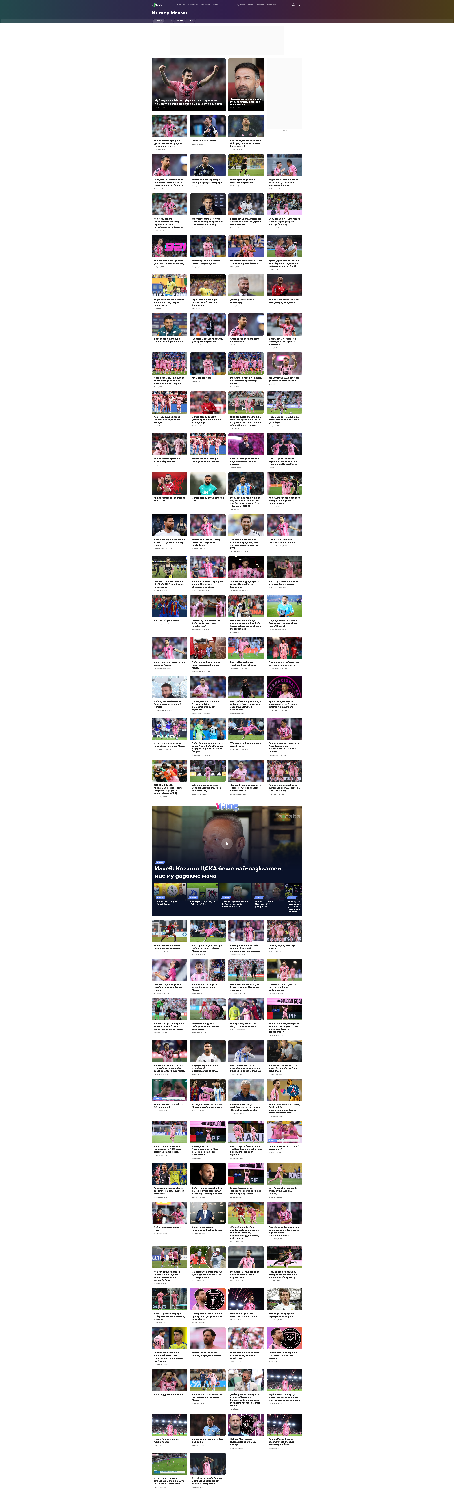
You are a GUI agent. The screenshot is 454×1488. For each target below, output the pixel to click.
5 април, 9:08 (273, 468)
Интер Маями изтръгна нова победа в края (167, 460)
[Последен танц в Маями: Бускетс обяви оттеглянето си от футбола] (208, 687)
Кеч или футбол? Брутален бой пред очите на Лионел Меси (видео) (245, 143)
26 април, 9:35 (274, 426)
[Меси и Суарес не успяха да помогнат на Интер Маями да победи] (284, 402)
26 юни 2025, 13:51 (198, 1074)
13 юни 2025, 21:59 (236, 1281)
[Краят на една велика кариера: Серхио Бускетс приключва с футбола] (284, 687)
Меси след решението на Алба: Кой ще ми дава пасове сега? (206, 623)
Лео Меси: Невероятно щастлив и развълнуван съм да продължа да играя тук (245, 543)
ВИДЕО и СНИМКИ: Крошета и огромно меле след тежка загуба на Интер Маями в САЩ (168, 789)
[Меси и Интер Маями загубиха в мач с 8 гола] (246, 648)
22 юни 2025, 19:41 (198, 1158)
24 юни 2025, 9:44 (275, 1116)
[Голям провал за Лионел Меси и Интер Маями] (246, 165)
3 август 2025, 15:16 (276, 993)
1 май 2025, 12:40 (160, 1487)
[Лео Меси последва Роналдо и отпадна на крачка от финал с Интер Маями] (208, 1464)
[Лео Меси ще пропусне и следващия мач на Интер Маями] (169, 970)
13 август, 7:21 (159, 230)
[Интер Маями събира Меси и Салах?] (208, 483)
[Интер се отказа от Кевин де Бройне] (208, 1425)
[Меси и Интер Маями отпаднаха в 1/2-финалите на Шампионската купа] (169, 1464)
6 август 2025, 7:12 (199, 993)
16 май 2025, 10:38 (160, 1398)
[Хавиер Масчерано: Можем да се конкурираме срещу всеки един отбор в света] (208, 1174)
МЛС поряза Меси (201, 377)
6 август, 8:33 (159, 267)
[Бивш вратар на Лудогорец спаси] (208, 729)
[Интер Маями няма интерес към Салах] (169, 483)
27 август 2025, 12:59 (238, 794)
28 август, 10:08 (236, 108)
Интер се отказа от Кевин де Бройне (207, 1440)
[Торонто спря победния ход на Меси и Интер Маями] (284, 648)
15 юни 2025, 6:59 (236, 1242)
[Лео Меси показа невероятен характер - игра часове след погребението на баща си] (169, 204)
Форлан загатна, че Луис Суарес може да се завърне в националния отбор (207, 221)
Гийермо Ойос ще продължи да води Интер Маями (207, 340)
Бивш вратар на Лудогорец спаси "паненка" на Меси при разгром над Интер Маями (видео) (207, 747)
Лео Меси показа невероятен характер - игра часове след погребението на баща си (168, 222)
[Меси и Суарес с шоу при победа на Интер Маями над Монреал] (169, 1299)
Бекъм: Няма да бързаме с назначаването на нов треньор (244, 461)
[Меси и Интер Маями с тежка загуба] (169, 1425)
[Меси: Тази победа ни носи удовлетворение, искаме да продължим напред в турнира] (246, 1132)
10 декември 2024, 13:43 (239, 1484)
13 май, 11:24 (273, 384)
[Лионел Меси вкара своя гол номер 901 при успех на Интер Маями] (284, 483)
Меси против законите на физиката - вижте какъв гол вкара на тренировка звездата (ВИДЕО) (245, 501)
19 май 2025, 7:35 (236, 1362)
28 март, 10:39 (159, 504)
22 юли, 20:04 (197, 309)
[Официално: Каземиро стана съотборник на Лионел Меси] (208, 285)
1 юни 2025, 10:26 (275, 1281)
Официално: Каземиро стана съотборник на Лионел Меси (204, 302)
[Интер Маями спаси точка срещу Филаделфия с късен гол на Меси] (208, 1299)
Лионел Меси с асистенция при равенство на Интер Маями (207, 1397)
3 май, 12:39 (234, 428)
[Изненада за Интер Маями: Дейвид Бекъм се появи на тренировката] (208, 1257)
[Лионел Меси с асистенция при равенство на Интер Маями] (208, 1380)
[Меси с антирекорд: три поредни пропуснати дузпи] (208, 165)
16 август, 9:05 (235, 186)
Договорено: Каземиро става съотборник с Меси (168, 340)
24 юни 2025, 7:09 (160, 1155)
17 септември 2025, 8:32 (163, 749)
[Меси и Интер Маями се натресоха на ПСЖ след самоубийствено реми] (169, 1132)
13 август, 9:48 (274, 189)
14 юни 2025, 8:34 (198, 1281)
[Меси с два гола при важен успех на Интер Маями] (284, 567)
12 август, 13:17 (197, 228)
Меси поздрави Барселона (168, 1394)
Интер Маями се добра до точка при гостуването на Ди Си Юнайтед (284, 788)
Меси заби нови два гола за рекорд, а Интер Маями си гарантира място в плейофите (245, 705)
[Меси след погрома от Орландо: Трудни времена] (208, 1338)
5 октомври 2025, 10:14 (162, 668)
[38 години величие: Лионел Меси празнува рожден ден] (208, 1090)
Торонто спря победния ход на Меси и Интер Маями (284, 663)
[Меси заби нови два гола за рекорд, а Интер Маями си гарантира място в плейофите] (246, 687)
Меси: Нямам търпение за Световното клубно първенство (244, 1274)
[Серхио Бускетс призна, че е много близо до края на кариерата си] (246, 771)
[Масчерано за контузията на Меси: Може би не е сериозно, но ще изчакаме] (169, 1009)
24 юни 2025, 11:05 (198, 1111)
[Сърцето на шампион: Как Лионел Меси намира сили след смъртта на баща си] (169, 165)
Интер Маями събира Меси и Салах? (208, 499)
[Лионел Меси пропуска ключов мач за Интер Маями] (208, 970)
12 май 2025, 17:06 (236, 1409)
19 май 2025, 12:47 (198, 1359)
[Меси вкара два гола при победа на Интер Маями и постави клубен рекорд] (284, 1257)
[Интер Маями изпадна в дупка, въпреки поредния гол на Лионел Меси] (169, 126)
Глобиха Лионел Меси (204, 140)
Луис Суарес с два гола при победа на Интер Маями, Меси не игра (207, 948)
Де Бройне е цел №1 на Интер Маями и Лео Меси (283, 1479)
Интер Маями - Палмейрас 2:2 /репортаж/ (168, 1106)
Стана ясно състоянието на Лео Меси (245, 340)
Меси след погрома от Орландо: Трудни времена (206, 1354)
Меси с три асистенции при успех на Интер (169, 663)
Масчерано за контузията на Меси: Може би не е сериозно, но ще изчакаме (169, 1026)
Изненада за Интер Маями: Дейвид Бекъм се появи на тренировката (207, 1274)
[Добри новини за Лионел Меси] (169, 1213)
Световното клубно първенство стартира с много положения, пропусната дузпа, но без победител (244, 1233)
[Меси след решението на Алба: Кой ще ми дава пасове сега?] (208, 606)
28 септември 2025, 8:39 (278, 668)
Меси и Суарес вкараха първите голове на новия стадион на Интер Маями (283, 461)
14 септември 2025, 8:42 (201, 755)
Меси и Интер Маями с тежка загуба (166, 1440)
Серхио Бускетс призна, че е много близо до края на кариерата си (245, 788)
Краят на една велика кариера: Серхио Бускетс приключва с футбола (283, 704)
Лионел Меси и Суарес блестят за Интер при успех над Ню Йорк (281, 1442)
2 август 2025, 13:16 (276, 1035)
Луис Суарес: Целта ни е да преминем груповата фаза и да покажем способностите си (284, 1231)
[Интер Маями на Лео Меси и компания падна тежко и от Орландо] (246, 1338)
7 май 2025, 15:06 (198, 1445)
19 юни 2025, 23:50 (275, 1197)
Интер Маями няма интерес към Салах (169, 499)
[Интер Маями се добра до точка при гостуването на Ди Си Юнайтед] (284, 771)
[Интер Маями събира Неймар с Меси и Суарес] (246, 1464)
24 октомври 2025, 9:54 (239, 551)
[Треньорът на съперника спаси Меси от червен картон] (284, 1338)
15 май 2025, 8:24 (198, 1403)
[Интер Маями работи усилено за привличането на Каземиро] (208, 402)
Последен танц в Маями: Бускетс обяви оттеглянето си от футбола (206, 705)
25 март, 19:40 (197, 504)
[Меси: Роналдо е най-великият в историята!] (246, 1299)
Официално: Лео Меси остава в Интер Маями (282, 541)
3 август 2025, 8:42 (161, 1032)
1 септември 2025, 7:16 (162, 797)
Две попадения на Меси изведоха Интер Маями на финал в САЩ (206, 788)
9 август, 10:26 (274, 228)
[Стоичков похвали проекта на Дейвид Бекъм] (208, 1213)
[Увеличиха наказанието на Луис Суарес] (246, 729)
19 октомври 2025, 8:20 (200, 590)
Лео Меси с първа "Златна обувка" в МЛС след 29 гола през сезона (169, 584)
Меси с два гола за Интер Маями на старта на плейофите (206, 542)
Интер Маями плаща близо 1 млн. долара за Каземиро (284, 301)
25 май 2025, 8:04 (198, 1322)
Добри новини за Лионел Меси (167, 1228)
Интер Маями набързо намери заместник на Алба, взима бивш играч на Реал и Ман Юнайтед (245, 624)
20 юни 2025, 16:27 (237, 1158)
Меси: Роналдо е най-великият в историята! (244, 1315)
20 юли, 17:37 (235, 306)
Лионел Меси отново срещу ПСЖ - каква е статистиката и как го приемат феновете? (284, 1108)
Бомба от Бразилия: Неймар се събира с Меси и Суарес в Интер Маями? (246, 221)
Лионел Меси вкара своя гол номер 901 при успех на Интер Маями (284, 500)
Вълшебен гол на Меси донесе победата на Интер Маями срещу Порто (245, 1191)
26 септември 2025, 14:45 (163, 710)
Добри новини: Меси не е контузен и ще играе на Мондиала (282, 341)
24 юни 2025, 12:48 (160, 1111)
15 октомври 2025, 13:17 (239, 590)
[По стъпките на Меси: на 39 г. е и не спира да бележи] (246, 246)
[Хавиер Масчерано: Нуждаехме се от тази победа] (246, 1425)
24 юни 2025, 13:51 (275, 1074)
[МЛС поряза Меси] (208, 363)
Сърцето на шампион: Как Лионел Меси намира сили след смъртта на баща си (168, 182)
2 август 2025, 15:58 (237, 1030)
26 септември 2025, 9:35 (201, 713)
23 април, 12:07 (159, 465)
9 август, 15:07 (235, 228)
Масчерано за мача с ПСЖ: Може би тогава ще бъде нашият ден (283, 1068)
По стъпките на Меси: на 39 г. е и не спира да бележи (246, 262)
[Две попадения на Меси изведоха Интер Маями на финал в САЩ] (208, 771)
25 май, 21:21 (273, 348)
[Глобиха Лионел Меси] (208, 126)
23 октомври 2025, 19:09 (278, 546)
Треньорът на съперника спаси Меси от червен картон (283, 1355)
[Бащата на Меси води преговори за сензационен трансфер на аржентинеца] (246, 1051)
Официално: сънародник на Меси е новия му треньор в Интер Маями (245, 102)
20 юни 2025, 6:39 (198, 1197)
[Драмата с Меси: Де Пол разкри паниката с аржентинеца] (284, 970)
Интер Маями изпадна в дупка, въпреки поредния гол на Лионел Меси (168, 143)
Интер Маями (169, 13)
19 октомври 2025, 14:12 (162, 590)
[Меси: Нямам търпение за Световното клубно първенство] (246, 1257)
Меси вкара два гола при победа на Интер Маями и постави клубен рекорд (283, 1274)
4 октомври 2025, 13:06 (201, 671)
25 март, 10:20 (235, 509)
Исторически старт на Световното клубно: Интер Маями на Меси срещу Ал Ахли (167, 1275)
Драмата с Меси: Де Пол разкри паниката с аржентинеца (282, 987)
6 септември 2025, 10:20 (278, 755)
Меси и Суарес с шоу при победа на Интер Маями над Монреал (169, 1316)
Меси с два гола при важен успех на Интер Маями (283, 583)
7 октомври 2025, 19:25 (277, 629)
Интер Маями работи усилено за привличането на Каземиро (206, 420)
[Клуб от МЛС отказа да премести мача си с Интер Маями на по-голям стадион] (284, 1380)
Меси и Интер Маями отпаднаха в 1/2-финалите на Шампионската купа (169, 1481)
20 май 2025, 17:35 (160, 1364)
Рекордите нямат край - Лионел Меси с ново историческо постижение (245, 948)
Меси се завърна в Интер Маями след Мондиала (206, 262)
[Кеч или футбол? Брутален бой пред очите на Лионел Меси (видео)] (246, 126)
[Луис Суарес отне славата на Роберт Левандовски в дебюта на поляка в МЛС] (284, 246)
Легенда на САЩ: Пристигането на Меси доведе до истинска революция (205, 1150)
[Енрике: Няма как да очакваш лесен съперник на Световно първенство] (246, 1090)
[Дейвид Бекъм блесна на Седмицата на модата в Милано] (169, 687)
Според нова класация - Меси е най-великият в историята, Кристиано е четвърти (168, 1356)
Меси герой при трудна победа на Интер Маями (205, 460)
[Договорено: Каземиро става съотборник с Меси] (169, 324)
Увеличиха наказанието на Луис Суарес (245, 744)
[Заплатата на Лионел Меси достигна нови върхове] (284, 363)
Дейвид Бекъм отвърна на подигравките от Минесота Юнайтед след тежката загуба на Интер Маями (245, 1400)
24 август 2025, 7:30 (276, 794)
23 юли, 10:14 (273, 269)
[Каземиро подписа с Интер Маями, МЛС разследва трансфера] (169, 285)
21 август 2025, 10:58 (199, 954)
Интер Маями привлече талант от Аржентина (167, 947)
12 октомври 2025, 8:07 (277, 588)
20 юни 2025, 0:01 (236, 1197)
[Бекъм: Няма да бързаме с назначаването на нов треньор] (246, 444)
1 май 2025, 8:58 (197, 1487)
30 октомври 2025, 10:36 (163, 548)
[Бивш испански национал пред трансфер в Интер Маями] (208, 648)
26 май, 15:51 (234, 345)
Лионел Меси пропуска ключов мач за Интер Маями (204, 987)
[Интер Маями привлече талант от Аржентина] (169, 931)
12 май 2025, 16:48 (275, 1403)
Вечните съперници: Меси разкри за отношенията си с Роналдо (169, 1191)
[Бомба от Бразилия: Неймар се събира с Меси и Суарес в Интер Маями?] (246, 204)
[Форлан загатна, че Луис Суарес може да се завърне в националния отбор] (208, 204)
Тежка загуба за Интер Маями (282, 947)
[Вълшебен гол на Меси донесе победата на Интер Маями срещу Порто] (246, 1174)
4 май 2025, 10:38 (236, 1448)
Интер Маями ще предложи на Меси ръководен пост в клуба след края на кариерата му (284, 1027)
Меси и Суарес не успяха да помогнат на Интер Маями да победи (284, 420)
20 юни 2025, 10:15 (160, 1197)
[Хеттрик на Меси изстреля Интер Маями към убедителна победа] (208, 567)
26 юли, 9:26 (234, 267)
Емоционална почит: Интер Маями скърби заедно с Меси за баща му (284, 221)
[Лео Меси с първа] (169, 567)
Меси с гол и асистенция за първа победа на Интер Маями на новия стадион (169, 380)
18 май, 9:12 (158, 387)
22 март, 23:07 (274, 507)
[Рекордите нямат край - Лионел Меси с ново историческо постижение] (246, 931)
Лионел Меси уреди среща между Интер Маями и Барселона (245, 584)
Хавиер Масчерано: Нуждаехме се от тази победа (243, 1442)
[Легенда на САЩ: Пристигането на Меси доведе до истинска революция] (208, 1132)
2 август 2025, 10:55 (161, 1074)
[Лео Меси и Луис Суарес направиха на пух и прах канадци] (169, 402)
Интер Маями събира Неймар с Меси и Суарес (243, 1479)
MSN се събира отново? (167, 620)
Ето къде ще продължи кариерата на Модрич (282, 1315)
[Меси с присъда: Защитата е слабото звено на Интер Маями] (169, 525)
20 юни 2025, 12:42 (275, 1152)
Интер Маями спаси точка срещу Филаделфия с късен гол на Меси (207, 1316)
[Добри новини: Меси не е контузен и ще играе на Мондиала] (284, 324)
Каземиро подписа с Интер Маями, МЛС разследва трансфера (169, 302)
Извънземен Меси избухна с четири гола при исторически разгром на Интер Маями (188, 102)
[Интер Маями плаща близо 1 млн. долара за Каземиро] (284, 285)
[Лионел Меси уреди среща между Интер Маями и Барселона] (246, 567)
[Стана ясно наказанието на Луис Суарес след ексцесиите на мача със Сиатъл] (284, 729)
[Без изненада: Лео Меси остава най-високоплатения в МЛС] (208, 1051)
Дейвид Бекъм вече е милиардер (242, 301)
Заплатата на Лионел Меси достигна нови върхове (284, 379)
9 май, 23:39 (158, 426)
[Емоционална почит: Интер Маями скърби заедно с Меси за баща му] (284, 204)
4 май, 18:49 (196, 426)
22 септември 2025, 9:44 (278, 710)
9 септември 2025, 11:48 (239, 749)
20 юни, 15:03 (158, 345)
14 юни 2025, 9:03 (160, 1283)
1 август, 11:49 (197, 267)
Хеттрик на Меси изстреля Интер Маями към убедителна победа (207, 584)
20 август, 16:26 (236, 150)
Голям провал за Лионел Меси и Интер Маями (243, 181)
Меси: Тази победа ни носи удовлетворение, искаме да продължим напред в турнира (246, 1150)
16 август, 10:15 (197, 186)
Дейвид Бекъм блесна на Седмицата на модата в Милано (167, 704)
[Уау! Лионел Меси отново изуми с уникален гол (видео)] (284, 1174)
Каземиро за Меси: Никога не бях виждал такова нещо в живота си (283, 182)
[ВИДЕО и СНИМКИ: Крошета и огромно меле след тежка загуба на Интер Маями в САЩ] (169, 771)
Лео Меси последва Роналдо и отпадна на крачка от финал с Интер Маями (207, 1481)
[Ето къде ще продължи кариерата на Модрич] (284, 1299)
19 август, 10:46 (160, 189)
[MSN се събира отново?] (169, 606)
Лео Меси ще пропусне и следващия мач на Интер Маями (168, 987)
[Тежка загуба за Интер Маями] (284, 931)
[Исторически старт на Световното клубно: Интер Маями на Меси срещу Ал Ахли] (169, 1257)
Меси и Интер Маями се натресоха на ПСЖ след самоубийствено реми (167, 1149)
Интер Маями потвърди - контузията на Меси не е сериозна (244, 987)
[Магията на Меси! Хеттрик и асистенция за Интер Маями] (246, 363)
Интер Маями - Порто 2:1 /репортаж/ (283, 1147)
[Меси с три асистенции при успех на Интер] (169, 648)
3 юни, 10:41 (196, 345)
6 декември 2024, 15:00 (277, 1484)
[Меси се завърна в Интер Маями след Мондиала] (208, 246)
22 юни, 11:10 (273, 306)
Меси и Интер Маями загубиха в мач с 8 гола (243, 663)
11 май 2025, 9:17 (159, 1445)
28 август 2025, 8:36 (199, 794)
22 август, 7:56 (197, 144)
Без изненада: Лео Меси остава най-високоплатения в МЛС (205, 1068)
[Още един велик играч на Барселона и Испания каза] (284, 606)
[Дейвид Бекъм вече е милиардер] (246, 285)
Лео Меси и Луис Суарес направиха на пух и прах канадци (167, 420)
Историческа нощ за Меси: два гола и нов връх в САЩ (169, 262)
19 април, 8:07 (197, 465)
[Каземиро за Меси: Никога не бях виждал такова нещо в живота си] (284, 165)
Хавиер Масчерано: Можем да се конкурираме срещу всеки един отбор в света (207, 1191)
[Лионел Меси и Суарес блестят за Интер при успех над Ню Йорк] (284, 1425)
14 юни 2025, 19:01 (275, 1239)
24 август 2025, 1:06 (161, 952)
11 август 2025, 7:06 (276, 952)
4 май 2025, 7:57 (274, 1448)
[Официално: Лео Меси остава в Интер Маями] (284, 525)
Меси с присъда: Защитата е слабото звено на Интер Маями (169, 542)
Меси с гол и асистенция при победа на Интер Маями (169, 744)
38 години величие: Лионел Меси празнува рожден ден (207, 1106)
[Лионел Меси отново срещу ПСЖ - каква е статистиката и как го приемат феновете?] (284, 1090)
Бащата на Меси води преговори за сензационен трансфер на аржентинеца (246, 1068)
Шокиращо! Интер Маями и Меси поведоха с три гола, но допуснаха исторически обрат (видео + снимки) (245, 421)
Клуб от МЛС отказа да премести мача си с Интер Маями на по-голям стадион (284, 1397)
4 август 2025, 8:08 (237, 993)
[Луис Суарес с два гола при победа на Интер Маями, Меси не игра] (208, 931)
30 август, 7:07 (160, 108)
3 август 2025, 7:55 (199, 1032)
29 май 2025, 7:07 (160, 1322)
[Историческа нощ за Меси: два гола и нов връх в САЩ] (169, 246)
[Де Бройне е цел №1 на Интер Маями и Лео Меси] (284, 1464)
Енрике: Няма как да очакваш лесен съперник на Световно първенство (245, 1107)
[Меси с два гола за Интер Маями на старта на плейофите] (208, 525)
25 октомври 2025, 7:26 (200, 548)
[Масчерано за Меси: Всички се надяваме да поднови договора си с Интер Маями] (169, 1051)
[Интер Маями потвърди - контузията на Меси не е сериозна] (246, 970)
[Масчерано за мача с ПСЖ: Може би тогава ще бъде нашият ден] (284, 1051)
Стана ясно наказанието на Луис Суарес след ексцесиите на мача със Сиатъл (284, 747)
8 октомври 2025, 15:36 (200, 629)
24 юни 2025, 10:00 (237, 1113)
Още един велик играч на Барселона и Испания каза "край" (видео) (283, 623)
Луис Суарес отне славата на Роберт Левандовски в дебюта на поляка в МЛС (284, 263)
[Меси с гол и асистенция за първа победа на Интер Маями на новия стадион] (169, 363)
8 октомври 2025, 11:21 (238, 632)
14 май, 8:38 (234, 387)
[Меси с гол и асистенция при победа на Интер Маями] (169, 729)
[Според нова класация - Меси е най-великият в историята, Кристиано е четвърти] (169, 1338)
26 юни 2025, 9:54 (236, 1074)
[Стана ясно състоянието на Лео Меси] (246, 324)
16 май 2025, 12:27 (275, 1362)
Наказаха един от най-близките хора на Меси (243, 1025)
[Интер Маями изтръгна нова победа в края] (169, 444)
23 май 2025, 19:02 (237, 1320)
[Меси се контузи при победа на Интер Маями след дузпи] (208, 1009)
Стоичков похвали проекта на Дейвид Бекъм (207, 1228)
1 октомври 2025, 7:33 (238, 668)
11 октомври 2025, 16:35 (162, 624)
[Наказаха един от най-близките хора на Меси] (246, 1009)
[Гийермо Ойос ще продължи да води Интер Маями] (208, 324)
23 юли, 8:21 (158, 309)
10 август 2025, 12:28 (161, 993)
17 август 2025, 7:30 (237, 954)
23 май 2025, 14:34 (275, 1320)
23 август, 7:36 (159, 150)
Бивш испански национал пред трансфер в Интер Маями (206, 665)
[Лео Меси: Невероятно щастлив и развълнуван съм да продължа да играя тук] (246, 525)
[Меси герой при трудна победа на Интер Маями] (208, 444)
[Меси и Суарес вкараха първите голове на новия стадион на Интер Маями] (284, 444)
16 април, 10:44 (235, 468)
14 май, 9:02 (196, 381)
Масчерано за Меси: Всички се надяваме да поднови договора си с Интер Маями (169, 1068)
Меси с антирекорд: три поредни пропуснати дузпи (207, 181)
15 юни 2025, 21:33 (198, 1233)
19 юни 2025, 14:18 (160, 1233)
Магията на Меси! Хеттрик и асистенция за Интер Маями (246, 380)
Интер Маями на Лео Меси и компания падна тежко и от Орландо (245, 1355)
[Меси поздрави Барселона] (169, 1380)
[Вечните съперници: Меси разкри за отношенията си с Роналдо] (169, 1174)
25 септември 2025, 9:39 (239, 713)
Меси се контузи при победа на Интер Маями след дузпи (205, 1026)
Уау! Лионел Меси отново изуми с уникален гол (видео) (283, 1191)
